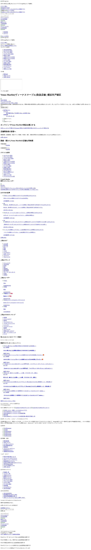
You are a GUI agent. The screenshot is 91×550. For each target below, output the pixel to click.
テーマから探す (7, 61)
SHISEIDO (6, 269)
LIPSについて (6, 75)
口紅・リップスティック (9, 332)
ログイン (5, 33)
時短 (4, 248)
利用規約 (5, 447)
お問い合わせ (6, 77)
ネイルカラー (6, 252)
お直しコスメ (6, 254)
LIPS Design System (8, 464)
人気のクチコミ (7, 475)
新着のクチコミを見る (9, 58)
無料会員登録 (16, 534)
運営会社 (5, 74)
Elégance (5, 268)
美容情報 (5, 485)
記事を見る (3, 237)
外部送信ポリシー (8, 450)
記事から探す (6, 63)
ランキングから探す (8, 54)
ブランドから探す (8, 52)
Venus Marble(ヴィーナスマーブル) (12, 411)
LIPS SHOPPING (7, 49)
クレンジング (6, 329)
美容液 (5, 317)
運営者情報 (6, 441)
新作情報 (5, 245)
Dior (4, 267)
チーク (5, 334)
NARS (5, 273)
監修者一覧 (6, 472)
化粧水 (5, 320)
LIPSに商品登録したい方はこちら (29, 189)
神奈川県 (5, 414)
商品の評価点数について (9, 456)
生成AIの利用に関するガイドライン (12, 462)
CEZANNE (6, 264)
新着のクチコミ (7, 476)
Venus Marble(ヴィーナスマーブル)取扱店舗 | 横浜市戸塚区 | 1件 (19, 416)
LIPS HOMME (6, 488)
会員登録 (3, 508)
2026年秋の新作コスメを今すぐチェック (11, 189)
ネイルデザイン (7, 66)
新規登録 (5, 32)
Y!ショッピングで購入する (42, 128)
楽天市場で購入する (30, 128)
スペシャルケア (7, 319)
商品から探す (6, 55)
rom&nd (5, 274)
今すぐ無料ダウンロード (7, 534)
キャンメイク (6, 263)
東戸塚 (8, 145)
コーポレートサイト (8, 444)
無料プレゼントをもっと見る (8, 401)
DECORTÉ (6, 270)
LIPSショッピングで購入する (8, 128)
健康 (4, 249)
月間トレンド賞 (7, 69)
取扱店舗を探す (7, 64)
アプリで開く (4, 6)
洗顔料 (5, 328)
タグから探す (6, 60)
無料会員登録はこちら (10, 45)
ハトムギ (5, 243)
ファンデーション (8, 326)
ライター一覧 (6, 473)
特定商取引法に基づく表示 (10, 494)
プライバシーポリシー (9, 448)
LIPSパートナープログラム (10, 459)
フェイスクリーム (8, 322)
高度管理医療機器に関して (10, 496)
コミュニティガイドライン (10, 458)
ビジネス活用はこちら (9, 465)
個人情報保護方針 (8, 445)
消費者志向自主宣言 (8, 451)
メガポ (5, 251)
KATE (4, 265)
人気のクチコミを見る (9, 57)
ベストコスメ (6, 67)
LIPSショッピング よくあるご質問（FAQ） (14, 497)
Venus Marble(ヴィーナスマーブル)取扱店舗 (14, 413)
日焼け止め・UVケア (8, 331)
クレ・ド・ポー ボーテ (9, 272)
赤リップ (5, 246)
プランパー (6, 255)
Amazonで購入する (20, 128)
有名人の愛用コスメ (8, 172)
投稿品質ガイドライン (9, 461)
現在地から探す (4, 107)
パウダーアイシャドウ (9, 323)
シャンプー (6, 325)
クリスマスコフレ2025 (9, 176)
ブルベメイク (6, 257)
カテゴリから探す (8, 51)
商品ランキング (7, 478)
